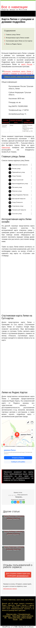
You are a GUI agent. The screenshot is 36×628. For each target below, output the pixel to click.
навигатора (6, 147)
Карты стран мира (14, 617)
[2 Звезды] (11, 495)
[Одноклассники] (18, 502)
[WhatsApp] (23, 502)
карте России (26, 64)
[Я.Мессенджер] (12, 502)
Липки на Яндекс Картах (13, 44)
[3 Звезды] (13, 495)
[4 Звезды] (14, 495)
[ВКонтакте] (15, 502)
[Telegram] (21, 502)
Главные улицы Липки (12, 34)
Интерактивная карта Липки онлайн (16, 37)
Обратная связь (11, 614)
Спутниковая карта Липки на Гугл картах (18, 41)
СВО (20, 619)
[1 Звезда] (9, 495)
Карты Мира (16, 616)
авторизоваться (22, 576)
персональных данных (10, 588)
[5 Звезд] (16, 495)
